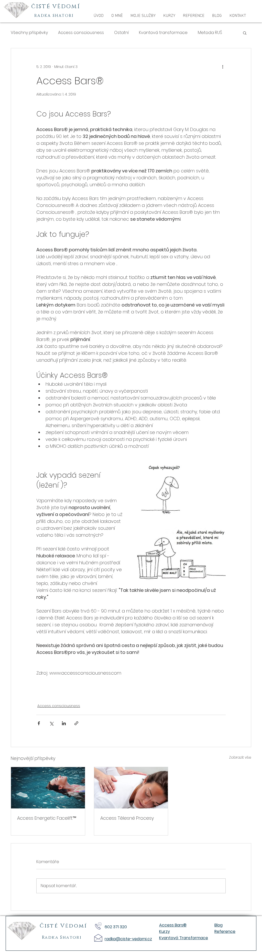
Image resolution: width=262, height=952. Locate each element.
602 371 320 (116, 927)
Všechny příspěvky (29, 33)
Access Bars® (173, 925)
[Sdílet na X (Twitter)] (51, 723)
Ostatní (121, 33)
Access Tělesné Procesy (127, 818)
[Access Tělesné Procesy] (131, 787)
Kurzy (164, 931)
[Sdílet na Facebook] (38, 723)
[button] (143, 15)
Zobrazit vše (240, 757)
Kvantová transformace (163, 33)
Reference (224, 931)
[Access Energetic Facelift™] (48, 787)
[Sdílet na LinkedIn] (63, 723)
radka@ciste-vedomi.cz (128, 939)
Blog (218, 925)
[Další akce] (223, 67)
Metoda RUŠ (210, 33)
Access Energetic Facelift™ (46, 818)
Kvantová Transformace (183, 938)
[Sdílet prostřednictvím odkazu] (76, 723)
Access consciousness (81, 33)
